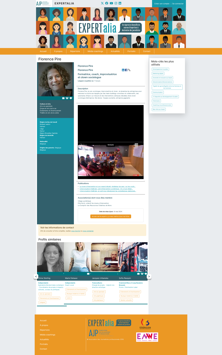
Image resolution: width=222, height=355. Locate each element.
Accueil (43, 51)
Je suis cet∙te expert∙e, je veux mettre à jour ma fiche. (111, 216)
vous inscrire (75, 231)
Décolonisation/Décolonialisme (162, 82)
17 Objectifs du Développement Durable (165, 96)
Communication (158, 92)
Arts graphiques (99, 296)
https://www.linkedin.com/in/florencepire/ (123, 69)
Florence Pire (85, 66)
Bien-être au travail (159, 109)
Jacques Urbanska (100, 278)
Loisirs (69, 298)
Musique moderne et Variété (76, 294)
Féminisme (156, 101)
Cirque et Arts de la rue (48, 108)
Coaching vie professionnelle (162, 105)
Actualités (115, 51)
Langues (42, 302)
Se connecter (178, 4)
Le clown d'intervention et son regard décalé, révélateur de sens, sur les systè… (108, 186)
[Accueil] (45, 3)
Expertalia (64, 3)
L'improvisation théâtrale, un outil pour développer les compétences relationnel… (108, 191)
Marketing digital (158, 73)
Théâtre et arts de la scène (49, 113)
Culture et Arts (45, 104)
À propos (58, 51)
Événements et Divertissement (50, 111)
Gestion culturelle (126, 300)
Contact (146, 51)
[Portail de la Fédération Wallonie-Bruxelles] (145, 324)
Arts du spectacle (46, 106)
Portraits (131, 51)
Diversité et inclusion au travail (162, 78)
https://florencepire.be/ (129, 69)
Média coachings (95, 51)
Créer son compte (161, 4)
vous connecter (88, 231)
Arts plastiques (98, 300)
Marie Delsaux (71, 278)
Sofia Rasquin (125, 278)
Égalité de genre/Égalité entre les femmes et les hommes (167, 87)
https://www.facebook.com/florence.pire (126, 69)
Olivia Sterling (44, 278)
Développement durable (160, 69)
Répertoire (75, 51)
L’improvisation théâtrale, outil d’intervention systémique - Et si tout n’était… (106, 189)
